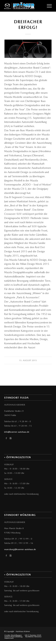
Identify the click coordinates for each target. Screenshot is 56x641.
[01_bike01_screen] (28, 49)
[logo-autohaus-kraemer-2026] (23, 6)
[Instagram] (10, 438)
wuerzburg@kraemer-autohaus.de (20, 549)
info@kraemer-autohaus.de (16, 432)
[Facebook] (6, 438)
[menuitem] (48, 6)
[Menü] (48, 6)
